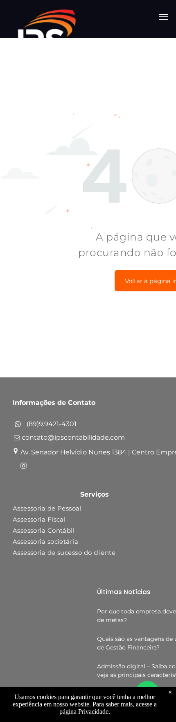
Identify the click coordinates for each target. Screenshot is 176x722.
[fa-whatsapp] (18, 426)
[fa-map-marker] (15, 452)
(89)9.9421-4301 (52, 424)
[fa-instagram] (23, 467)
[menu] (164, 17)
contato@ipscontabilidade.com (73, 437)
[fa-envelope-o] (17, 439)
